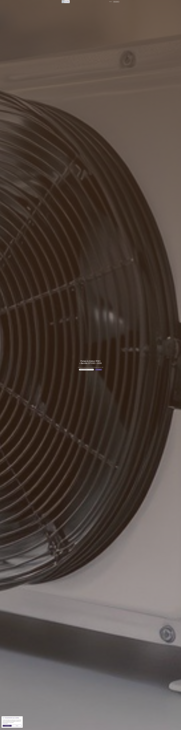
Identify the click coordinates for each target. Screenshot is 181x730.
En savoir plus (5, 723)
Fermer (17, 725)
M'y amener (99, 369)
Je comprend (7, 725)
